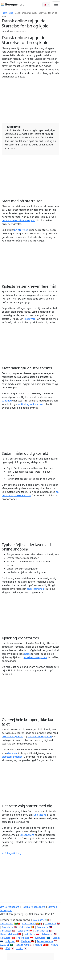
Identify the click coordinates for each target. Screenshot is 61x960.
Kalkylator (40, 937)
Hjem (4, 12)
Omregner (6, 910)
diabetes (12, 753)
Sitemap (52, 906)
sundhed (7, 400)
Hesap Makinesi (9, 934)
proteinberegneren (12, 736)
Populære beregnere (33, 906)
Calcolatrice (39, 920)
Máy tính (10, 941)
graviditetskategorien (35, 657)
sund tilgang (39, 814)
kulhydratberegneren (40, 736)
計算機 (38, 944)
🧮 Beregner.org (13, 4)
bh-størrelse (21, 230)
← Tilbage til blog (11, 853)
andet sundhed (35, 588)
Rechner (26, 941)
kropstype (29, 318)
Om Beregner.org (9, 906)
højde (27, 653)
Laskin (56, 937)
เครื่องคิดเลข (22, 944)
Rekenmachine (45, 941)
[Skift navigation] (56, 4)
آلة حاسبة (4, 944)
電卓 (7, 948)
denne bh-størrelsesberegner (18, 220)
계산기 (19, 948)
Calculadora (6, 923)
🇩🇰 (45, 4)
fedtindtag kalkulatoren (30, 404)
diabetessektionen (12, 756)
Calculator (50, 923)
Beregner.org (27, 835)
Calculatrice (41, 930)
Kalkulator (29, 934)
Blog (11, 12)
